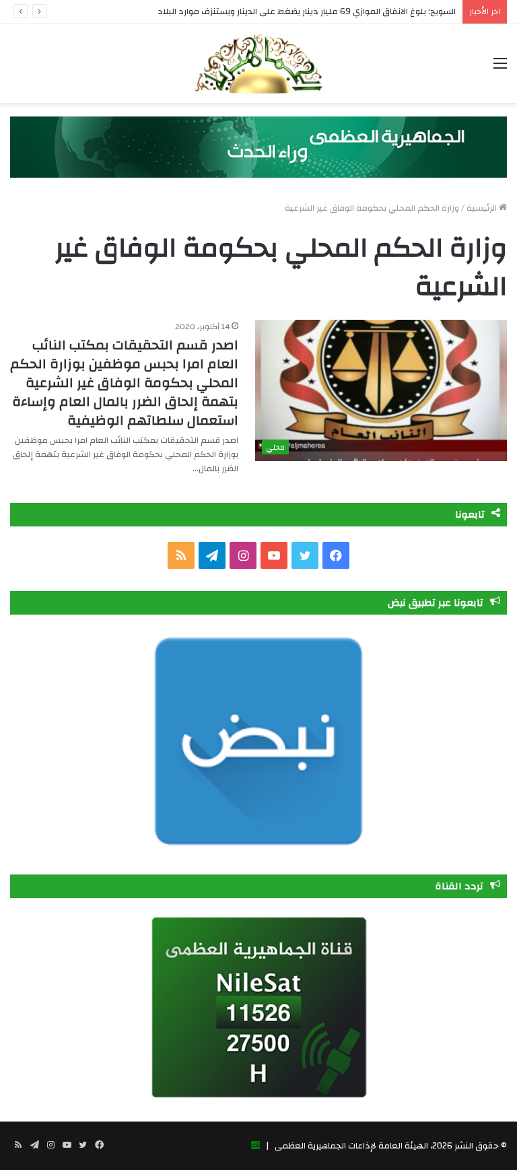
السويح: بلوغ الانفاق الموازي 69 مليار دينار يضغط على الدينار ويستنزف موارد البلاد (307, 11)
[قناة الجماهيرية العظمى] (258, 64)
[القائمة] (500, 68)
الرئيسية (483, 208)
